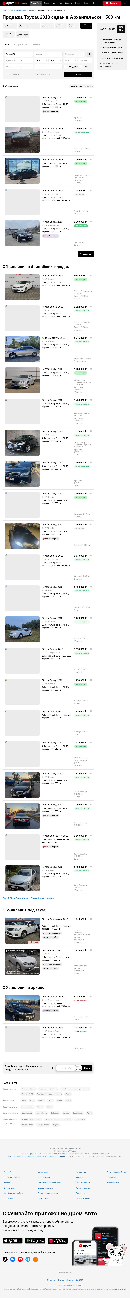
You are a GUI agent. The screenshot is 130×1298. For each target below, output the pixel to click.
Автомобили (36, 3)
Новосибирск (41, 1113)
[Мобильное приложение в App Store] (13, 1240)
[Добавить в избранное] (91, 97)
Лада (24, 1100)
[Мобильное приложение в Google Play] (35, 1240)
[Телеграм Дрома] (27, 1259)
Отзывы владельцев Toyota (111, 47)
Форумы (79, 1177)
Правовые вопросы (84, 1198)
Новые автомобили (15, 1156)
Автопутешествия (83, 1188)
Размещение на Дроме (116, 1172)
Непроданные (73, 67)
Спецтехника (9, 1198)
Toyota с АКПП (28, 1094)
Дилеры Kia (80, 1119)
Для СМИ (79, 1280)
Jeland (50, 1100)
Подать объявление (12, 1177)
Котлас (40, 1107)
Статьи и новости (83, 1183)
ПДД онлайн (81, 1193)
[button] (68, 1094)
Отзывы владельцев (46, 1188)
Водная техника (44, 1177)
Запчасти (68, 3)
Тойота (72, 1151)
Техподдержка (113, 1183)
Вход (125, 3)
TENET (41, 1100)
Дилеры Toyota (43, 1125)
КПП (67, 60)
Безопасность (112, 1177)
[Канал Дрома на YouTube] (20, 1259)
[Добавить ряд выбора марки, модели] (89, 54)
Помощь (61, 1280)
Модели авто (64, 1272)
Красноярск (78, 1113)
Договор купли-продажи (48, 1193)
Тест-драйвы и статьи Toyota (111, 53)
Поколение (69, 54)
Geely (32, 1100)
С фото (85, 67)
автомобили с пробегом (34, 1156)
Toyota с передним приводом (49, 1094)
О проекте (51, 1280)
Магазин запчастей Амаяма (49, 1183)
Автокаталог (43, 1198)
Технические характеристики (112, 58)
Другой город (22, 35)
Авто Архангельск (119, 1289)
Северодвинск (27, 1107)
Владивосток (27, 1113)
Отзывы (78, 3)
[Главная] (11, 3)
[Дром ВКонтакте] (12, 1259)
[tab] (7, 46)
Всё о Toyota (107, 29)
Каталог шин (81, 1172)
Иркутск (66, 1113)
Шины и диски (9, 1188)
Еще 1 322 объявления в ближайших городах (28, 898)
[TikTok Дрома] (5, 1259)
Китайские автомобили (13, 1193)
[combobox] (19, 54)
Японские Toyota (28, 1089)
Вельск (49, 1107)
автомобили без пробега (56, 1156)
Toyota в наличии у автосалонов (58, 1119)
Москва (24, 3)
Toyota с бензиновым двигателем (75, 1089)
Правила (69, 1280)
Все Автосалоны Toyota (31, 1119)
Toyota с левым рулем (48, 1089)
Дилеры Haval (27, 1125)
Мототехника (43, 1172)
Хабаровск (55, 1113)
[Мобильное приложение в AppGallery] (58, 1240)
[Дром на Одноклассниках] (35, 1259)
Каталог (87, 3)
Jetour (59, 1100)
